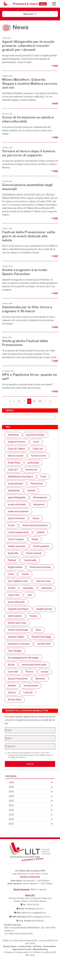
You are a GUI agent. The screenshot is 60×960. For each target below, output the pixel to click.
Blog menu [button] (28, 14)
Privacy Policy (10, 946)
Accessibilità (49, 946)
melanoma (46, 588)
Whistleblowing (40, 949)
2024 (11, 791)
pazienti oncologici (35, 435)
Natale (35, 539)
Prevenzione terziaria (40, 567)
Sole (29, 595)
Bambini (12, 685)
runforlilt (40, 532)
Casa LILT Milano (16, 449)
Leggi (55, 65)
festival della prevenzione (35, 525)
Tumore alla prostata (18, 630)
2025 (11, 787)
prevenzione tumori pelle (34, 665)
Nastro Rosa (14, 462)
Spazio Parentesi (16, 518)
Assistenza (13, 435)
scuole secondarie (17, 504)
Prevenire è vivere (29, 3)
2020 (11, 810)
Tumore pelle (29, 560)
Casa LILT (13, 469)
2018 (11, 819)
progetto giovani (44, 609)
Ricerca (29, 671)
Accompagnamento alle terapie (23, 658)
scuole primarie (15, 483)
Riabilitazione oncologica (20, 476)
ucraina (44, 671)
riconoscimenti (31, 685)
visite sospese (15, 616)
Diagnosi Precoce (17, 442)
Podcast (12, 560)
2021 (11, 805)
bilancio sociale (15, 456)
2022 (11, 801)
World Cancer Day (17, 623)
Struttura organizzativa (30, 876)
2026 (11, 782)
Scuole (11, 525)
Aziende (31, 490)
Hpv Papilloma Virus (18, 581)
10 (40, 401)
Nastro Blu (13, 553)
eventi (36, 442)
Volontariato (14, 490)
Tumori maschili (33, 553)
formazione (39, 504)
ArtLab (11, 665)
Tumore (25, 574)
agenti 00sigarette (17, 497)
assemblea (28, 588)
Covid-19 (27, 692)
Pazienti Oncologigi (41, 637)
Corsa (11, 574)
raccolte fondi (43, 644)
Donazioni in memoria (19, 644)
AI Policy (37, 946)
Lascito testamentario (18, 532)
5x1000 (11, 588)
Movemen (40, 678)
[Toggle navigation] (54, 3)
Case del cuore (43, 581)
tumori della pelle (16, 602)
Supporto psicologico (18, 609)
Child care (38, 449)
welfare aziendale (16, 546)
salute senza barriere (18, 511)
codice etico (14, 595)
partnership (33, 462)
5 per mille (13, 671)
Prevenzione (37, 483)
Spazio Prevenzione (18, 678)
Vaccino (12, 692)
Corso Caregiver (16, 539)
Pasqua (33, 616)
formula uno (31, 469)
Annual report (14, 699)
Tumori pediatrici (41, 546)
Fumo (43, 476)
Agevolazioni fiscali (21, 949)
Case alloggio (15, 651)
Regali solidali (15, 567)
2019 (11, 814)
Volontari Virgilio (16, 637)
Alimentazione (40, 497)
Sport (38, 630)
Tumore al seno (38, 456)
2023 (11, 796)
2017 (11, 824)
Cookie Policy (25, 946)
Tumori (35, 518)
